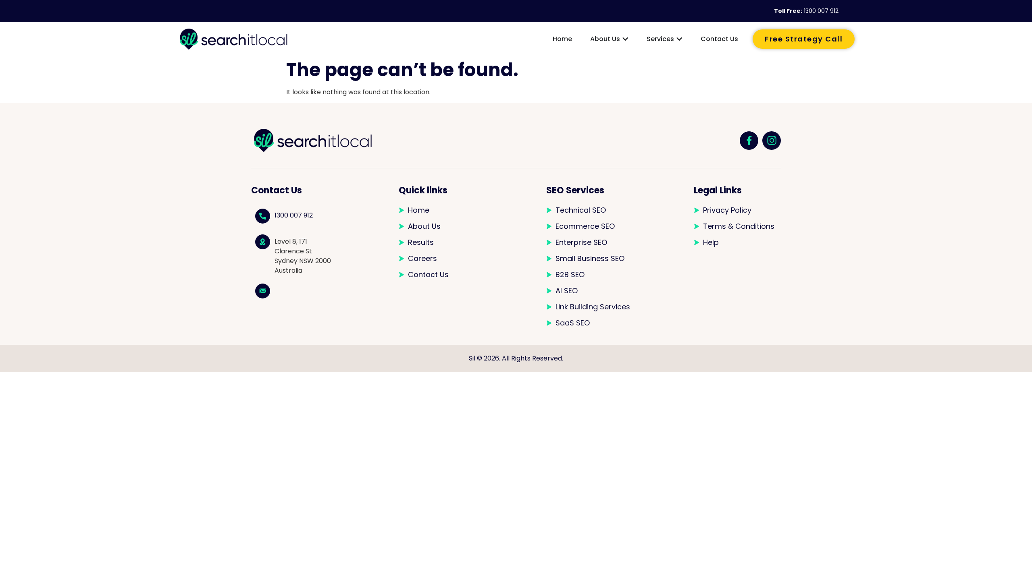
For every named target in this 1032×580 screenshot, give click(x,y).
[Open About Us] (625, 39)
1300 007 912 (821, 11)
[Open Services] (679, 39)
